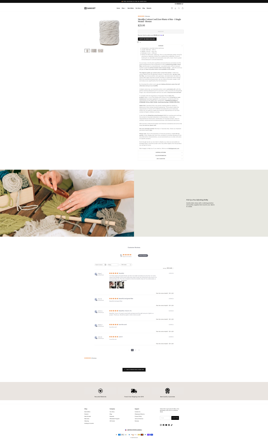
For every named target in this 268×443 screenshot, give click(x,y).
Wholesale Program (114, 418)
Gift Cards (112, 421)
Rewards (149, 8)
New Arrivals (87, 416)
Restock (86, 414)
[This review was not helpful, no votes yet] (172, 293)
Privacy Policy (138, 416)
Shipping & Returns (140, 414)
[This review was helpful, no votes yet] (169, 293)
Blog (144, 8)
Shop (123, 8)
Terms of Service (139, 418)
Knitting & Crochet (89, 423)
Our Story (138, 8)
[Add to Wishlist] (139, 42)
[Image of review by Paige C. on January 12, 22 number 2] (120, 284)
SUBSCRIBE (175, 418)
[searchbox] (99, 265)
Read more (124, 280)
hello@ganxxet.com (173, 148)
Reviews (137, 421)
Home (118, 8)
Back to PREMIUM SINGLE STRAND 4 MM (135, 369)
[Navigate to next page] (139, 350)
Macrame (86, 418)
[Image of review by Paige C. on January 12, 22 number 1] (112, 284)
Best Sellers (131, 8)
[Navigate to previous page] (129, 350)
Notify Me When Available (147, 39)
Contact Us (137, 411)
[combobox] (113, 265)
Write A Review (143, 255)
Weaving (86, 421)
